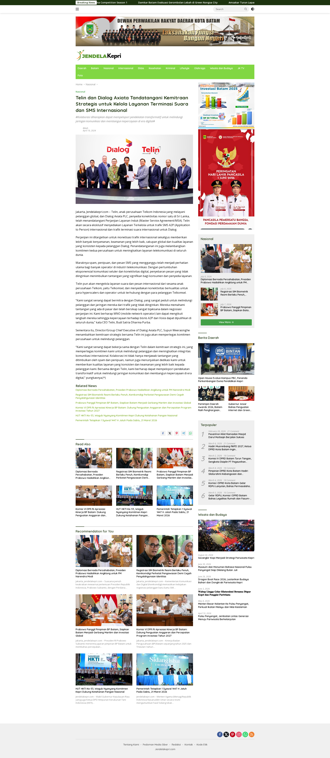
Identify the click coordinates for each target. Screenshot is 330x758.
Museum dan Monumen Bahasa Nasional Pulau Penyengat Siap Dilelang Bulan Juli (225, 569)
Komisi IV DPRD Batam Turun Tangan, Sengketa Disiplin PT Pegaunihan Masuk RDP (229, 460)
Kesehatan (155, 68)
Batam (95, 68)
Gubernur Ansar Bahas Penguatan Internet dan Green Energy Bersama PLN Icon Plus (240, 407)
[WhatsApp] (245, 735)
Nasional (109, 68)
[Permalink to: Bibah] (78, 129)
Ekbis (141, 68)
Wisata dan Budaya (221, 68)
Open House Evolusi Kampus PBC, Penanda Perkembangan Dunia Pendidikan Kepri (222, 380)
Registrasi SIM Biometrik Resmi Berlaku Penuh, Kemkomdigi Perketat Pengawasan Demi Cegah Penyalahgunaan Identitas (130, 396)
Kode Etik (202, 744)
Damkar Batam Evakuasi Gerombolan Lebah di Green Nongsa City (136, 2)
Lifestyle (184, 68)
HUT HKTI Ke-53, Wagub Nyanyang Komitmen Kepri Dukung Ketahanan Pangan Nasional (126, 415)
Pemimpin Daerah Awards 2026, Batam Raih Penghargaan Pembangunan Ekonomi (210, 407)
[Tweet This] (169, 433)
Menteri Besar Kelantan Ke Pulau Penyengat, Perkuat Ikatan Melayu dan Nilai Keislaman (223, 605)
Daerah (82, 68)
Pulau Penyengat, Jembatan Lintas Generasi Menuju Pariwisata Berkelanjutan (223, 618)
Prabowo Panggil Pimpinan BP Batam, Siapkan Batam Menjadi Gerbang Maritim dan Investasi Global (133, 402)
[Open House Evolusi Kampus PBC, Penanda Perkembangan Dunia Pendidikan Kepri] (226, 359)
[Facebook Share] (163, 433)
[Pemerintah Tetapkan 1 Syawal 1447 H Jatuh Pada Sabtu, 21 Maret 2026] (175, 496)
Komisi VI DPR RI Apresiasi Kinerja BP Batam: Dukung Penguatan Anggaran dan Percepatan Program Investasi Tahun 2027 (133, 409)
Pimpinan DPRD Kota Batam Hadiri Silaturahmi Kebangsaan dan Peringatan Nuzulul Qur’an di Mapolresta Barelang (228, 472)
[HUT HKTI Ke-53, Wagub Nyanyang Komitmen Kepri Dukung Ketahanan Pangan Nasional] (134, 496)
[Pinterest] (232, 735)
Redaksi (176, 744)
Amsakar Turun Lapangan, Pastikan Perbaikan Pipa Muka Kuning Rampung (232, 2)
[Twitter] (226, 735)
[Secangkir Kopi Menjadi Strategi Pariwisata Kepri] (226, 536)
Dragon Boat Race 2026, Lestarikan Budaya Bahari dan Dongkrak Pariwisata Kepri (223, 581)
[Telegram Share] (183, 433)
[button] (245, 9)
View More (225, 322)
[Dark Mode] (252, 9)
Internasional (125, 68)
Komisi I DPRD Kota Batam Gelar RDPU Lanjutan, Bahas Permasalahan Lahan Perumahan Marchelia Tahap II (229, 485)
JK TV (241, 68)
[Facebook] (220, 735)
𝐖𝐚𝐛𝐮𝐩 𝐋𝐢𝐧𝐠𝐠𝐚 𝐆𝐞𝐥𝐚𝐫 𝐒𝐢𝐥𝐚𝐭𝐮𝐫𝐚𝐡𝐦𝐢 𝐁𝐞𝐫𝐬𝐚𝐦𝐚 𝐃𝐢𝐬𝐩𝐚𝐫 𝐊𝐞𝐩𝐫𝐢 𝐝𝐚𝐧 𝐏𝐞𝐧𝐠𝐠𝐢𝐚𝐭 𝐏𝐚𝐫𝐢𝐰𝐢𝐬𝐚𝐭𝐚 (224, 593)
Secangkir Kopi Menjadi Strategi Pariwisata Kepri (226, 558)
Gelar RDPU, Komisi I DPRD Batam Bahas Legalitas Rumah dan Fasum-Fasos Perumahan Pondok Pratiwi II (229, 497)
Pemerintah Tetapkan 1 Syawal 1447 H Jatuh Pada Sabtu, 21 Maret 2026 (116, 420)
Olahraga (199, 68)
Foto (80, 75)
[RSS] (251, 735)
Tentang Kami (131, 744)
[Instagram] (239, 735)
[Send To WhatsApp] (190, 433)
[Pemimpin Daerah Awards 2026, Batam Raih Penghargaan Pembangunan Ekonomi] (211, 393)
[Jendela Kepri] (99, 55)
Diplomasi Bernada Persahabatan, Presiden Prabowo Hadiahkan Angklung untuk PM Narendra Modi (133, 389)
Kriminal (170, 68)
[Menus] (78, 9)
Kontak (189, 744)
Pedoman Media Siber (155, 744)
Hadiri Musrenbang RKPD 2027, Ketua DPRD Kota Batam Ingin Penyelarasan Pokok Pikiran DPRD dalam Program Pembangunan (229, 448)
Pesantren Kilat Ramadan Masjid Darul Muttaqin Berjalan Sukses (227, 436)
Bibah (85, 128)
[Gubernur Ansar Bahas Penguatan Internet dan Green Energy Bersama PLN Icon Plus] (241, 393)
